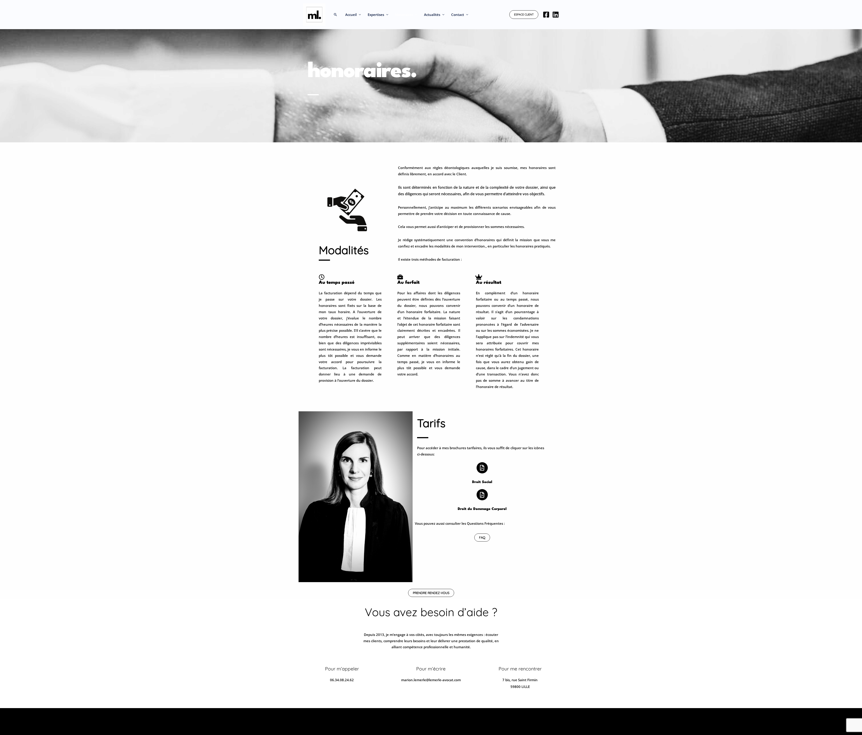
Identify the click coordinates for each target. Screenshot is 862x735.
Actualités (432, 14)
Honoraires (404, 14)
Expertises (376, 14)
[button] (335, 15)
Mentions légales (317, 715)
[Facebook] (546, 14)
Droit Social (482, 482)
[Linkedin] (555, 14)
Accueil (351, 14)
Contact (457, 14)
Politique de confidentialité (537, 715)
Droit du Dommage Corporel (482, 509)
